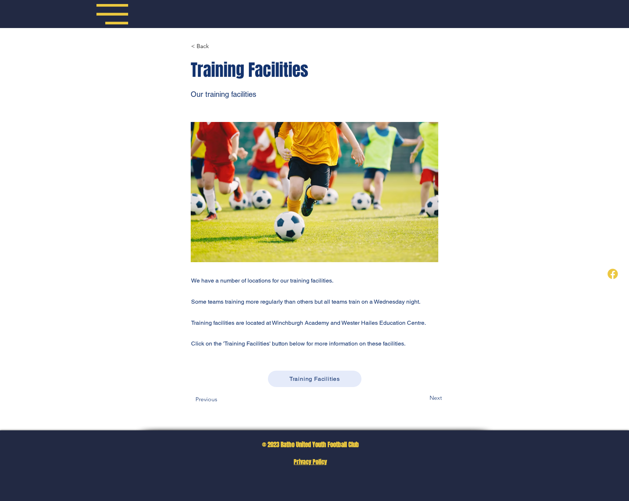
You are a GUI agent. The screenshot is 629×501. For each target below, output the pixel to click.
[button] (112, 14)
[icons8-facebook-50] (612, 274)
